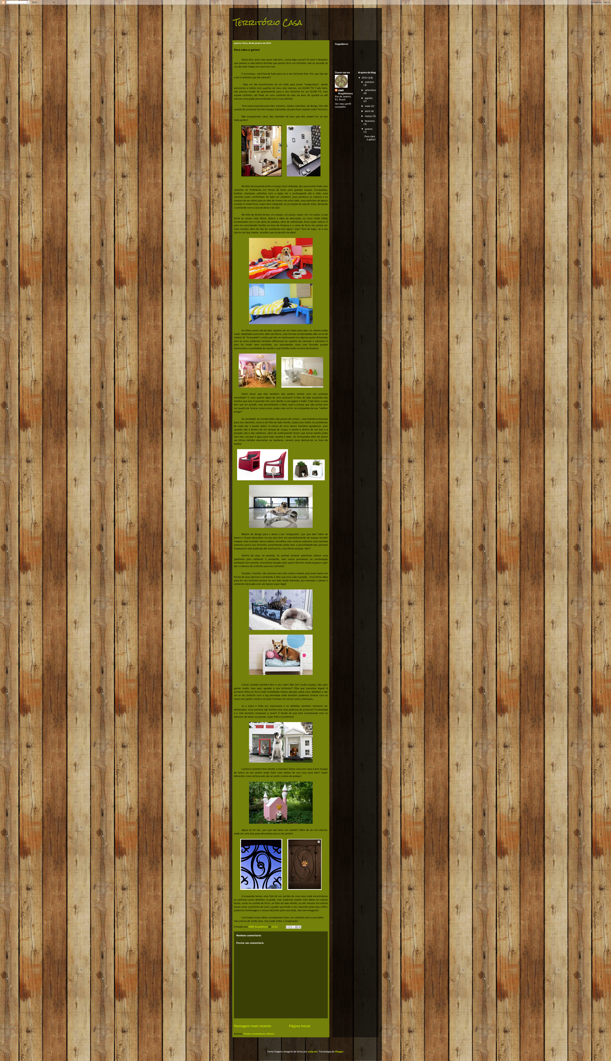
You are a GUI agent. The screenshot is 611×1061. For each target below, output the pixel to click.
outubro (369, 81)
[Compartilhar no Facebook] (296, 927)
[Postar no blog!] (290, 927)
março (368, 116)
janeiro (368, 128)
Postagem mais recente (252, 1026)
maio (368, 106)
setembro (370, 90)
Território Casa (268, 22)
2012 (365, 77)
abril (368, 111)
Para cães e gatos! (370, 138)
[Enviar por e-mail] (287, 927)
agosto (368, 98)
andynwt (313, 1051)
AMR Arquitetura (345, 92)
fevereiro (370, 120)
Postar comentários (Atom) (258, 1033)
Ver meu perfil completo (343, 105)
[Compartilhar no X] (293, 927)
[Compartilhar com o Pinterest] (299, 927)
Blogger (339, 1051)
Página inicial (299, 1026)
